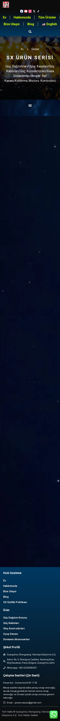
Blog (30, 24)
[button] (30, 31)
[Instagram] (30, 11)
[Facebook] (21, 11)
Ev (4, 17)
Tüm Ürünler (47, 17)
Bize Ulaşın (12, 24)
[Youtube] (25, 11)
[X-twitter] (34, 11)
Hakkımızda (22, 17)
